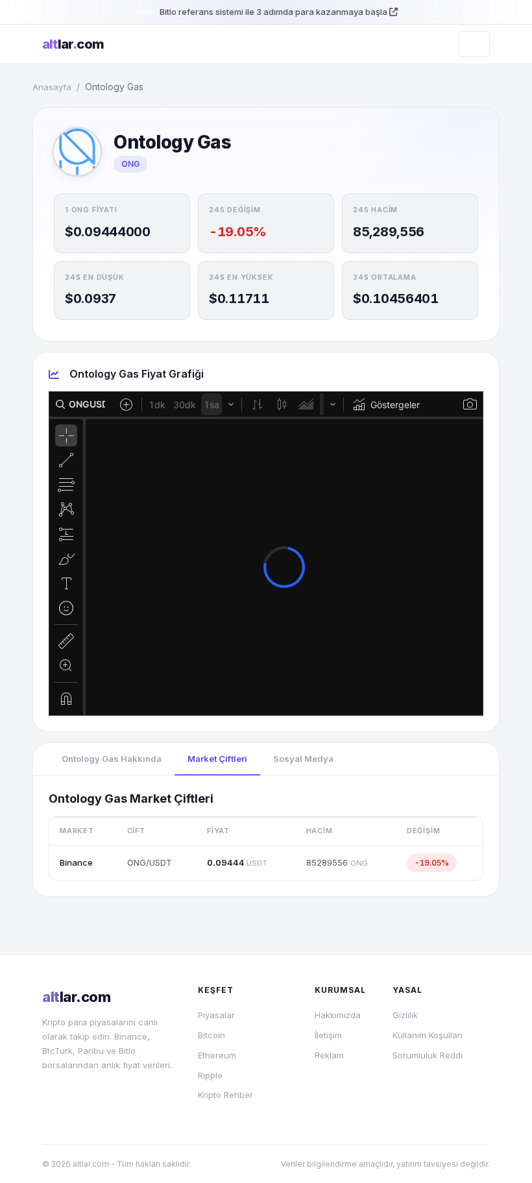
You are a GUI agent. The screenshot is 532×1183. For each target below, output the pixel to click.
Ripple (210, 1075)
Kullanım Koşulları (428, 1035)
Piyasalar (216, 1015)
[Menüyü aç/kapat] (474, 44)
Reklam (329, 1055)
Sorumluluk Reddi (428, 1055)
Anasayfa (51, 87)
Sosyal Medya (303, 758)
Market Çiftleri (217, 758)
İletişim (328, 1035)
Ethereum (217, 1055)
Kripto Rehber (225, 1095)
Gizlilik (405, 1015)
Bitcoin (211, 1035)
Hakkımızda (338, 1015)
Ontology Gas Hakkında (112, 758)
